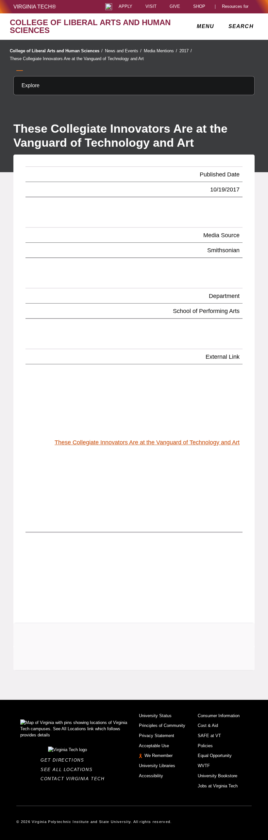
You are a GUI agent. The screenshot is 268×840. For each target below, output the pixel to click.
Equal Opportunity (215, 755)
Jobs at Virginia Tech (218, 785)
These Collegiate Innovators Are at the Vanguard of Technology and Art (77, 58)
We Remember (158, 755)
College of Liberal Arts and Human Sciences (56, 50)
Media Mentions (160, 50)
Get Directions (64, 760)
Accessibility (151, 775)
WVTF (204, 765)
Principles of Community (162, 725)
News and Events (123, 50)
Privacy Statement (156, 735)
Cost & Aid (208, 725)
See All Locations (68, 769)
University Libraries (157, 765)
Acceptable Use (154, 745)
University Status (155, 715)
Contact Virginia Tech (74, 778)
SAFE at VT (209, 735)
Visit (151, 7)
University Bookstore (217, 775)
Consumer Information (219, 715)
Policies (205, 745)
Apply (125, 7)
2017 (185, 50)
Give (175, 7)
